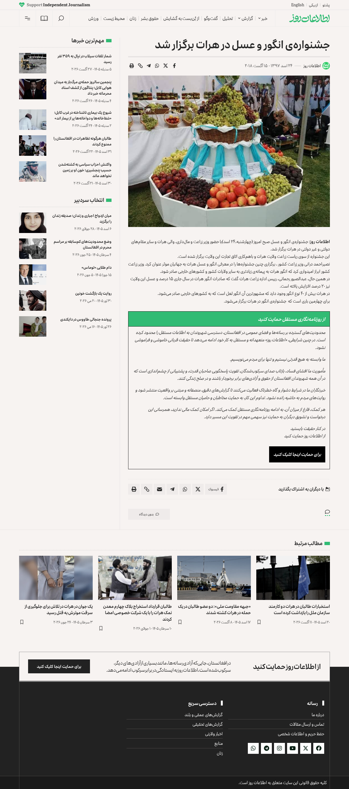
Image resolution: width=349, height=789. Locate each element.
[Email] (159, 489)
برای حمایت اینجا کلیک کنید (297, 454)
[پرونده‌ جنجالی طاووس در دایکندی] (32, 326)
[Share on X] (166, 65)
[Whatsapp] (253, 748)
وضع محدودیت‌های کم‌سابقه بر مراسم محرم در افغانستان (83, 244)
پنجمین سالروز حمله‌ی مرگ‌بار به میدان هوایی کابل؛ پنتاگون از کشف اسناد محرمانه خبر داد (83, 87)
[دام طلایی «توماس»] (32, 274)
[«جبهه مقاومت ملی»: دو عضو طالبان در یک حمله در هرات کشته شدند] (214, 578)
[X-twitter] (305, 748)
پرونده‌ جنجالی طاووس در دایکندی (86, 319)
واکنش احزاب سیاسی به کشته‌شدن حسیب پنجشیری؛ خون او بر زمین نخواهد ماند (85, 169)
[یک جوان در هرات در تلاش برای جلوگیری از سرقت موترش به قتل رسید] (56, 578)
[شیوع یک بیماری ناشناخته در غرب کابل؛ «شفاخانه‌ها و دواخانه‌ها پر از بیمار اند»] (32, 119)
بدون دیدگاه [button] (146, 514)
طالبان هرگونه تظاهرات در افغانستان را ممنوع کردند (82, 141)
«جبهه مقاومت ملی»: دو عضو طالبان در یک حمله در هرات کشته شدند (214, 609)
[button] (61, 18)
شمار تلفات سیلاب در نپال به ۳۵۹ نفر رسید (85, 58)
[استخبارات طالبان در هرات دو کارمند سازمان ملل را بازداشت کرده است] (293, 578)
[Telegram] (266, 748)
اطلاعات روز (312, 66)
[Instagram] (279, 748)
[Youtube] (292, 748)
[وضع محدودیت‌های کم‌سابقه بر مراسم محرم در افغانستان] (32, 248)
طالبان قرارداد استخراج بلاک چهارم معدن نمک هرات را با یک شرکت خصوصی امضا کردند (137, 612)
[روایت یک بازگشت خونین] (32, 300)
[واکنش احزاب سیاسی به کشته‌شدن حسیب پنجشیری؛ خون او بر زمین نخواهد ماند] (32, 171)
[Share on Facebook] (174, 65)
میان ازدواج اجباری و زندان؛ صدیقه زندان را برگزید (82, 218)
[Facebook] (318, 748)
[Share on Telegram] (149, 65)
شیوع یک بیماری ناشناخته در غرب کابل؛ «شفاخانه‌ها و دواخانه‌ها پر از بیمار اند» (83, 115)
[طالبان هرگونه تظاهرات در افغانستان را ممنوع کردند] (32, 145)
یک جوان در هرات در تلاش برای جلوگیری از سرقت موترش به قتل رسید (59, 609)
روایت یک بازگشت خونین (93, 293)
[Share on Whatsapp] (157, 65)
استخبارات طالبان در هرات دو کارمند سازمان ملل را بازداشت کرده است (299, 609)
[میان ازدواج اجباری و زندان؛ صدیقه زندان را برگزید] (32, 223)
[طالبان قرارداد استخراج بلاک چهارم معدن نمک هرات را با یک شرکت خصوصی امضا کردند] (135, 578)
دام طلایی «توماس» (97, 267)
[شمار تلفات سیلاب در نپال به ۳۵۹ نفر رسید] (32, 63)
